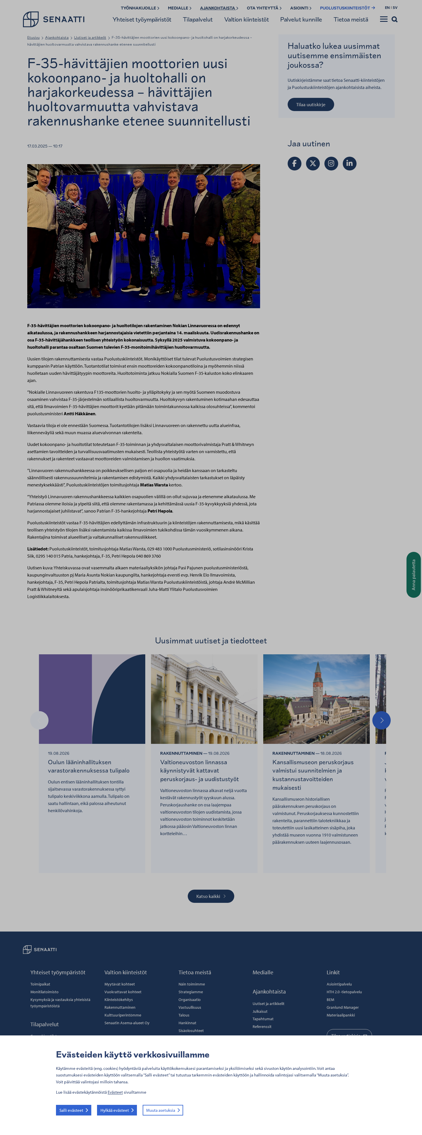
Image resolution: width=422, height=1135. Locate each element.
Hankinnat (187, 1022)
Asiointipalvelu (339, 984)
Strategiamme (191, 991)
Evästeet (115, 1092)
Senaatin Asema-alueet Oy (127, 1022)
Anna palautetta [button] (413, 574)
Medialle (178, 8)
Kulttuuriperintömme (122, 1015)
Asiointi (299, 8)
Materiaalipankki (341, 1015)
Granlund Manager (343, 1007)
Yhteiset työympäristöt (142, 19)
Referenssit (262, 1026)
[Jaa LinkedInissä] (350, 163)
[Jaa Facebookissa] (294, 163)
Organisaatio (190, 999)
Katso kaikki (208, 896)
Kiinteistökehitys (118, 999)
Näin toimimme (192, 984)
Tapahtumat (263, 1018)
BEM (330, 999)
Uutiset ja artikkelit (90, 37)
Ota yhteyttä (263, 8)
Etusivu (33, 37)
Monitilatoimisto (44, 991)
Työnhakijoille (139, 8)
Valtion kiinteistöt (246, 19)
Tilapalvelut (198, 19)
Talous (184, 1015)
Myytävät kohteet (119, 984)
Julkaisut (260, 1011)
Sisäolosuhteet (191, 1030)
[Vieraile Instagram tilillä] (331, 163)
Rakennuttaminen (119, 1007)
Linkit (333, 972)
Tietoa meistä (351, 19)
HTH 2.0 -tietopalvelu (344, 991)
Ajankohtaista (218, 8)
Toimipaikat (40, 984)
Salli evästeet (71, 1110)
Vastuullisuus (190, 1007)
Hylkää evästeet (114, 1110)
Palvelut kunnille (301, 19)
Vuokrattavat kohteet (123, 991)
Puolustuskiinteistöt (345, 8)
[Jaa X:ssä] (313, 163)
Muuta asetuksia (160, 1110)
